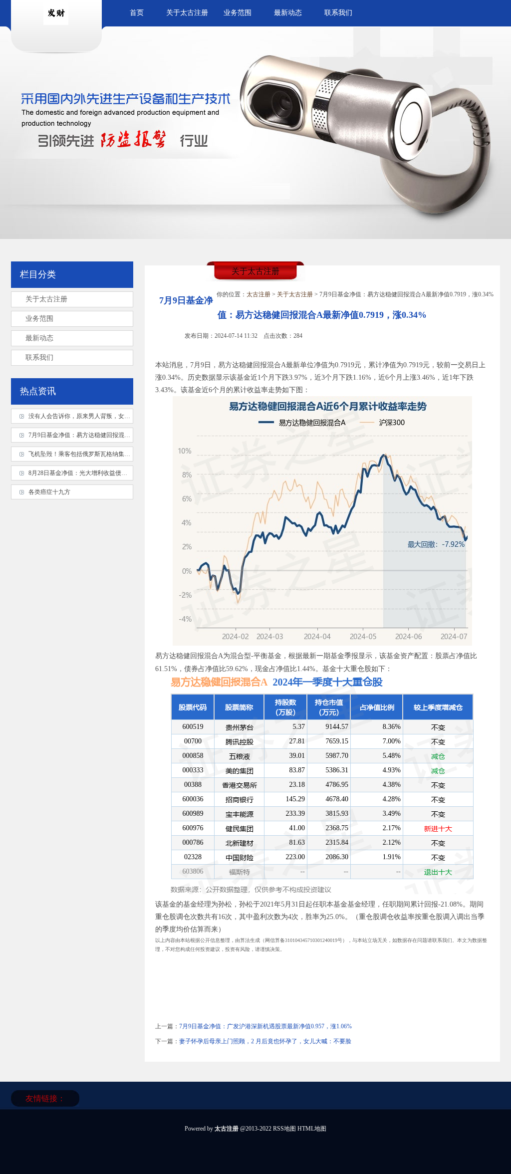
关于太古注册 (187, 12)
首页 (137, 12)
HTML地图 (311, 1128)
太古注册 (258, 294)
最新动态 (288, 12)
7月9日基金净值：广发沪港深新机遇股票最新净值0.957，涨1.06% (265, 1026)
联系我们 (338, 12)
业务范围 (238, 12)
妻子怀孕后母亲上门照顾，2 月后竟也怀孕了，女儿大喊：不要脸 (265, 1041)
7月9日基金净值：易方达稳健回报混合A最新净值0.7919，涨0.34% (115, 435)
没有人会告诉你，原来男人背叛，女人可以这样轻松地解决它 (109, 416)
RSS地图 (284, 1128)
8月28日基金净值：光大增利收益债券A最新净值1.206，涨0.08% (112, 473)
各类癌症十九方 (49, 491)
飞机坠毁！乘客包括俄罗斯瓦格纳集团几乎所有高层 (97, 454)
